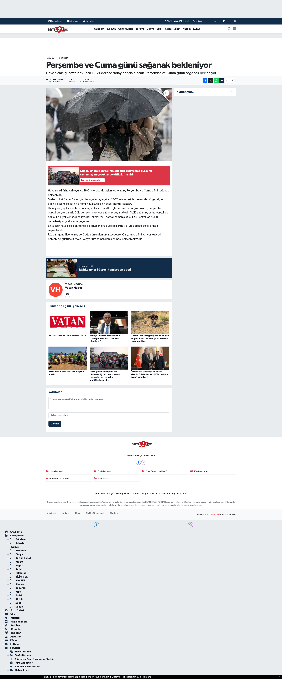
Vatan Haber (73, 287)
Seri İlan (15, 625)
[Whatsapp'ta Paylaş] (216, 80)
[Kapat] (280, 677)
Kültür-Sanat (173, 29)
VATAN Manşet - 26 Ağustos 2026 (67, 336)
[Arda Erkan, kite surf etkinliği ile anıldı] (67, 358)
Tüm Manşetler (201, 471)
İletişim (65, 513)
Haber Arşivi (103, 478)
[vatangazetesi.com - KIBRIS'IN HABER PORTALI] (57, 28)
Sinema (19, 584)
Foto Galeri (56, 21)
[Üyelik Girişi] (233, 21)
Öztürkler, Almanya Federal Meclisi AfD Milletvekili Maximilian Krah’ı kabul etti (149, 374)
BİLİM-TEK (21, 577)
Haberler (50, 58)
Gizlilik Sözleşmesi (95, 513)
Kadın (18, 569)
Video (13, 614)
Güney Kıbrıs (125, 29)
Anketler (15, 636)
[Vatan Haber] (55, 289)
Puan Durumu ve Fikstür (157, 471)
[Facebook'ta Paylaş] (205, 80)
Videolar (74, 21)
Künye (196, 29)
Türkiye (140, 29)
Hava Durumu (56, 471)
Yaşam (187, 29)
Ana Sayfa (52, 513)
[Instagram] (143, 462)
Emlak (19, 595)
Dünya (150, 29)
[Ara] (229, 29)
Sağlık (19, 565)
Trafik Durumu (104, 471)
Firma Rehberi (18, 621)
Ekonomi (20, 550)
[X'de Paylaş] (210, 80)
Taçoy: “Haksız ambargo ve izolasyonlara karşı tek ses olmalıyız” (105, 338)
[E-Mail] (67, 294)
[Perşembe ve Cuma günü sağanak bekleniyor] (109, 124)
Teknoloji (20, 573)
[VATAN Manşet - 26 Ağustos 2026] (67, 322)
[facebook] (96, 524)
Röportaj (20, 588)
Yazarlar (90, 21)
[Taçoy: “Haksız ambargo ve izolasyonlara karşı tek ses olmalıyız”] (109, 322)
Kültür (19, 599)
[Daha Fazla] (221, 80)
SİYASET (20, 580)
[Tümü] (232, 92)
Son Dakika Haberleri (59, 478)
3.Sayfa (111, 29)
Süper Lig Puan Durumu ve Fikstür (34, 659)
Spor (159, 29)
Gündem (99, 29)
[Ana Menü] (234, 29)
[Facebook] (138, 462)
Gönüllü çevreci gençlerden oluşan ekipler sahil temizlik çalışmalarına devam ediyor (150, 338)
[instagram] (190, 524)
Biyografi (15, 633)
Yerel (18, 592)
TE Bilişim (214, 515)
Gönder (55, 424)
